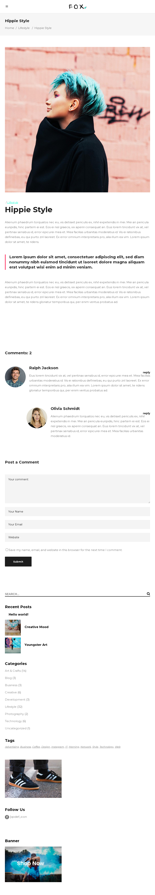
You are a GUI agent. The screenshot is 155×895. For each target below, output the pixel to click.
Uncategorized (15, 728)
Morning (74, 746)
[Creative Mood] (13, 628)
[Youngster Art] (13, 645)
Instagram (57, 746)
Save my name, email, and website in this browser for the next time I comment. (65, 550)
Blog (8, 678)
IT (66, 746)
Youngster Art (36, 645)
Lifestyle (24, 28)
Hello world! (18, 614)
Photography (14, 714)
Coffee (36, 746)
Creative (11, 692)
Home (9, 28)
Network (85, 746)
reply (146, 372)
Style (95, 746)
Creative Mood (37, 627)
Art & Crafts (13, 671)
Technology (13, 721)
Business (11, 685)
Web (117, 746)
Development (15, 699)
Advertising (12, 746)
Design (45, 746)
